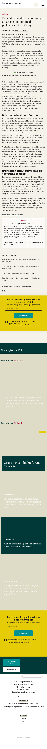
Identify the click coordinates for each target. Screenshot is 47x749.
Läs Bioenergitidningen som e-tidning (23, 703)
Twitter (23, 718)
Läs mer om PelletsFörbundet (12, 215)
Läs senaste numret (11, 662)
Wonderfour (27, 737)
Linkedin (23, 715)
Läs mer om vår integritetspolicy (20, 325)
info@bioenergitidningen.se (24, 692)
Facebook (23, 722)
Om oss (24, 710)
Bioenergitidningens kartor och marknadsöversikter (23, 707)
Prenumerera (11, 670)
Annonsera (23, 700)
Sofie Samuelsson (21, 30)
